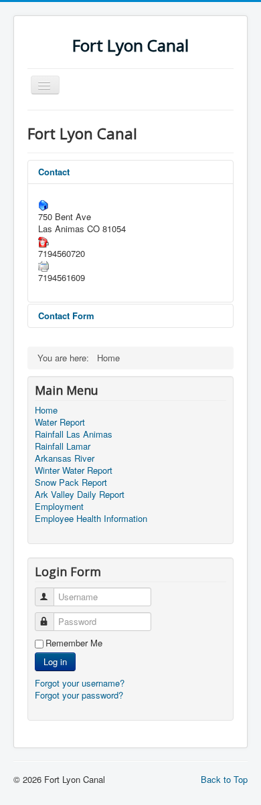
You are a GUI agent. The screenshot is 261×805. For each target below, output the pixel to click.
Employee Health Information (91, 519)
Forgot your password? (79, 695)
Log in (55, 661)
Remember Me (74, 643)
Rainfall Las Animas (73, 434)
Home (46, 410)
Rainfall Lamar (62, 446)
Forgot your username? (79, 683)
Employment (59, 507)
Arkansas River (64, 458)
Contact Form (66, 315)
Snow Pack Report (71, 482)
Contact (54, 171)
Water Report (60, 422)
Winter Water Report (73, 470)
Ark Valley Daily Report (79, 494)
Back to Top (224, 779)
